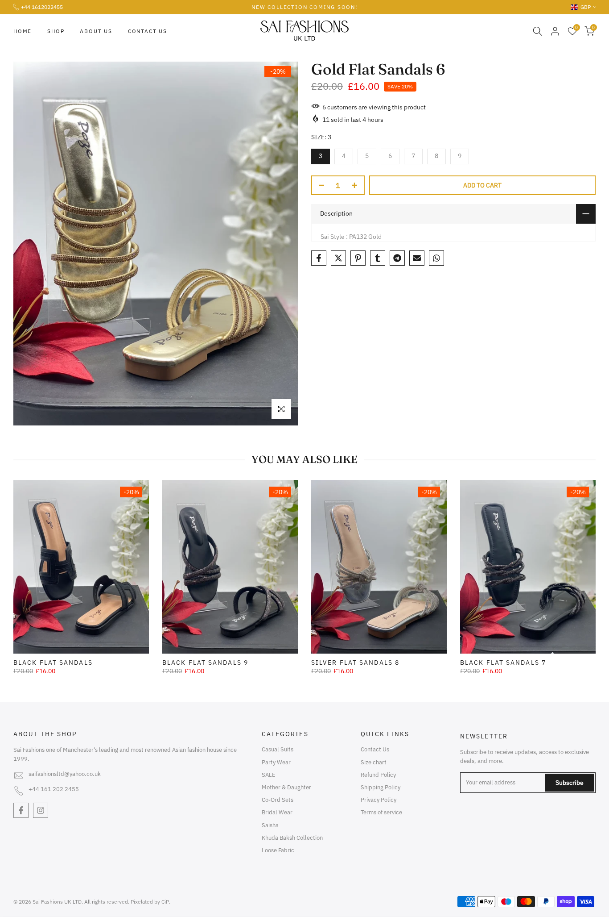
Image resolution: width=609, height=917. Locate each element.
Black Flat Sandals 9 (205, 663)
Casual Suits (277, 749)
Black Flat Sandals (53, 663)
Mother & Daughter (286, 787)
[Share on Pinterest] (358, 258)
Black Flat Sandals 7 (503, 663)
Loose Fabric (278, 850)
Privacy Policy (378, 800)
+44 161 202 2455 (54, 789)
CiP (165, 901)
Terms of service (381, 812)
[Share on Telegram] (397, 258)
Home (22, 31)
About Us (96, 31)
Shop (55, 31)
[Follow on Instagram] (40, 810)
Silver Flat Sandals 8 (355, 663)
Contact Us (147, 31)
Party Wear (276, 762)
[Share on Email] (416, 258)
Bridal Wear (277, 812)
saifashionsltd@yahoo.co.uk (65, 774)
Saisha (270, 825)
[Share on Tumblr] (377, 258)
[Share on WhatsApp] (436, 258)
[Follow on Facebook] (21, 810)
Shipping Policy (380, 787)
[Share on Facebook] (318, 258)
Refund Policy (378, 775)
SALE (269, 775)
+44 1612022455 (42, 7)
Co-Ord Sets (277, 800)
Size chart (374, 762)
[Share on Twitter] (338, 258)
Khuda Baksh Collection (292, 838)
